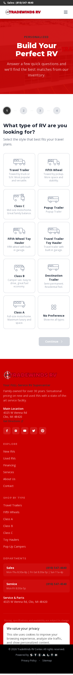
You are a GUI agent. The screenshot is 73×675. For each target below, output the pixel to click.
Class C (8, 533)
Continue (51, 341)
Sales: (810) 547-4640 (20, 2)
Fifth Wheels (11, 512)
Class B (8, 526)
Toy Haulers (11, 540)
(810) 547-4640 (56, 568)
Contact (8, 486)
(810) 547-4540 (56, 584)
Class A (8, 519)
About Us (9, 479)
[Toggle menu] (66, 12)
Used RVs (9, 458)
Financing (9, 465)
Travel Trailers (12, 505)
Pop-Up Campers (14, 546)
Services (8, 472)
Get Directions (11, 421)
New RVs (9, 451)
